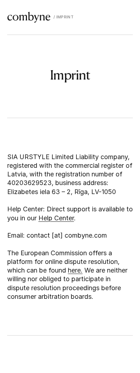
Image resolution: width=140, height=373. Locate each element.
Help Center (56, 218)
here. (75, 270)
